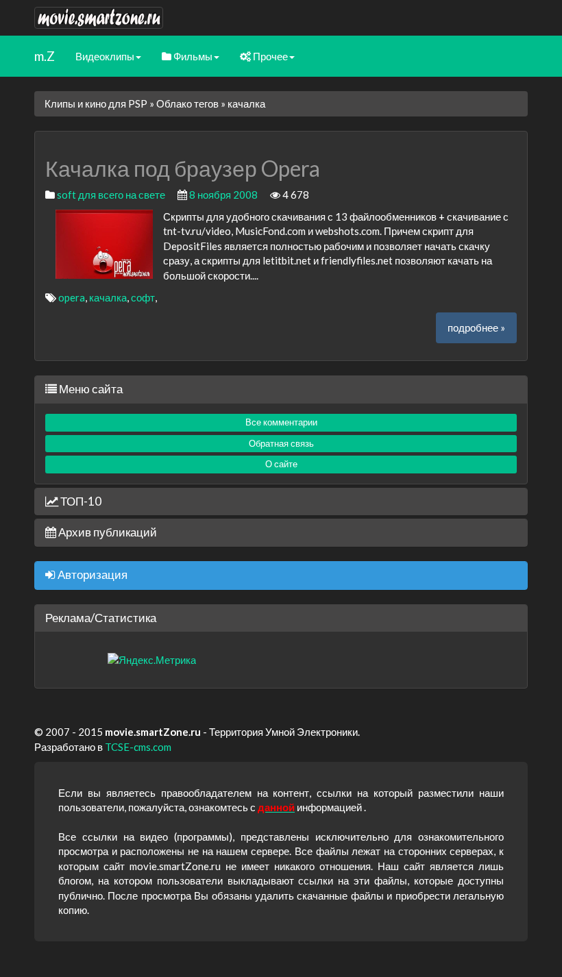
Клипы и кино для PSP (96, 103)
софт (143, 297)
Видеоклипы (104, 56)
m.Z (44, 56)
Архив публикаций (106, 532)
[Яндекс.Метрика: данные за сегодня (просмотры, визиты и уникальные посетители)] (152, 660)
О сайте (281, 463)
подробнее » (476, 327)
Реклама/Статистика (100, 617)
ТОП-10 (79, 501)
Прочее (269, 56)
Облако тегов (187, 103)
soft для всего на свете (111, 194)
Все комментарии (281, 422)
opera (71, 297)
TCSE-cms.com (138, 747)
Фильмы (191, 56)
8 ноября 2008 (223, 194)
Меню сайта (90, 389)
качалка (108, 297)
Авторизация (91, 574)
